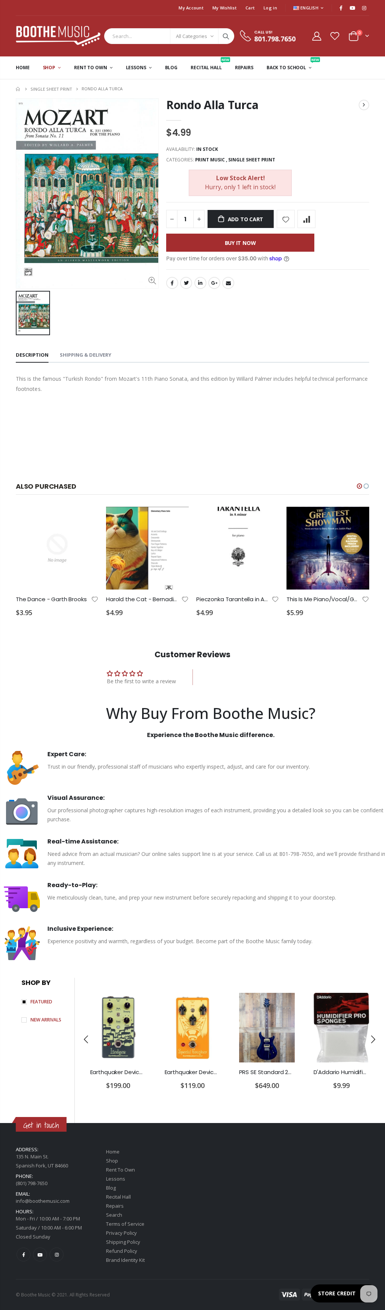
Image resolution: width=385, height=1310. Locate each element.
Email (228, 283)
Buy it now (240, 242)
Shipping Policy (123, 1242)
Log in (270, 8)
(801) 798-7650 (31, 1183)
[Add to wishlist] (286, 219)
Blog (111, 1187)
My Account (191, 8)
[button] (359, 486)
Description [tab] (32, 354)
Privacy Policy (121, 1232)
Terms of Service (125, 1223)
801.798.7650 (275, 38)
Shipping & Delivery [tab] (85, 354)
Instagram (57, 1254)
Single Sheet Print (51, 89)
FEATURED (41, 1001)
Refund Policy (121, 1251)
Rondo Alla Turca (212, 104)
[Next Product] (364, 105)
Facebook (172, 283)
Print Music (210, 160)
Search (226, 36)
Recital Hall (118, 1196)
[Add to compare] (306, 219)
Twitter (186, 283)
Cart (250, 8)
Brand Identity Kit (125, 1260)
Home (18, 89)
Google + (214, 283)
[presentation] (86, 1039)
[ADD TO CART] (86, 519)
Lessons (115, 1178)
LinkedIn (200, 283)
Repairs (115, 1205)
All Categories (191, 36)
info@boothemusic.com (43, 1201)
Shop (112, 1160)
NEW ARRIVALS (45, 1020)
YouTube (40, 1254)
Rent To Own (120, 1169)
